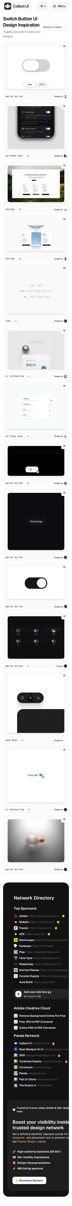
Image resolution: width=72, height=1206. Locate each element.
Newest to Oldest (52, 27)
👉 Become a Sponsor (29, 1180)
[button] (36, 71)
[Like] (64, 46)
